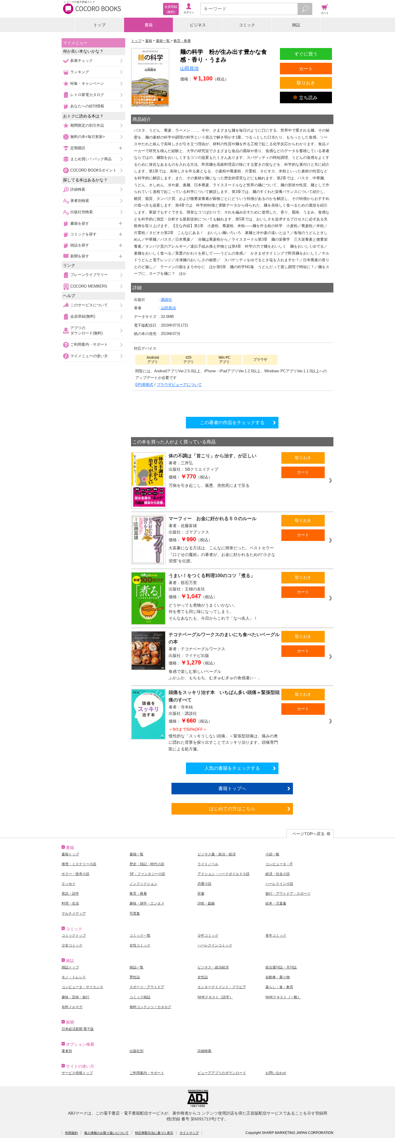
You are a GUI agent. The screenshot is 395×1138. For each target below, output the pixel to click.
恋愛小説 (204, 884)
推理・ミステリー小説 (79, 864)
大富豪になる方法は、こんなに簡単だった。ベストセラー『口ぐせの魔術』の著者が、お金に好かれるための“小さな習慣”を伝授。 (222, 554)
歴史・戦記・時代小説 (147, 864)
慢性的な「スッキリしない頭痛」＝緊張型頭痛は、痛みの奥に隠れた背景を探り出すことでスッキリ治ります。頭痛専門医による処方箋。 (223, 739)
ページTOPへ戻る (308, 833)
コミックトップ (74, 935)
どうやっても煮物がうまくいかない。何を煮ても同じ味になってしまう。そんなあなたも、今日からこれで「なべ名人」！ (213, 611)
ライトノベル (208, 864)
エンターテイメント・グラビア (222, 987)
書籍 (149, 25)
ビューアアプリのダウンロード (222, 1073)
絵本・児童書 (275, 903)
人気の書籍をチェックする (232, 768)
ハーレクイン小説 (279, 884)
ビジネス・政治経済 (213, 967)
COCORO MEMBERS (88, 286)
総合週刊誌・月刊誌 (281, 967)
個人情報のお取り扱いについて (106, 1133)
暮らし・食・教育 (279, 987)
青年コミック (275, 935)
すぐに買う (306, 53)
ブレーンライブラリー (89, 274)
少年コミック (208, 935)
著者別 (67, 1051)
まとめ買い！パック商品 (91, 159)
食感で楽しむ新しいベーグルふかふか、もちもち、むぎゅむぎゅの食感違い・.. (214, 674)
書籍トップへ (232, 788)
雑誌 (296, 25)
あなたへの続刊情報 (87, 106)
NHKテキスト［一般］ (283, 997)
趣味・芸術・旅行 (75, 997)
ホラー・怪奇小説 (75, 874)
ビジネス (198, 25)
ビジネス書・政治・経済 (217, 854)
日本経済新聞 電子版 (78, 1029)
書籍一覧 (136, 854)
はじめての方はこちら (232, 808)
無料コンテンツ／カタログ (150, 1007)
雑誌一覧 (136, 967)
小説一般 (272, 854)
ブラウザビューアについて (179, 384)
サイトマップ (189, 1133)
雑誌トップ (70, 967)
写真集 (135, 913)
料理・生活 (70, 903)
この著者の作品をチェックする (232, 422)
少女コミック (72, 945)
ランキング (79, 72)
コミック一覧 (140, 935)
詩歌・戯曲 (206, 903)
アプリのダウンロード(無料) (86, 330)
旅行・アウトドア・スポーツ (288, 894)
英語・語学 (70, 894)
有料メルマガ (72, 1007)
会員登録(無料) (82, 316)
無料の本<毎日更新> (87, 137)
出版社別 (136, 1051)
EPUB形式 (144, 384)
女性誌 (203, 977)
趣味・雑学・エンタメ (147, 903)
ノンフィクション (143, 884)
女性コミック (140, 945)
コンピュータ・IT (279, 864)
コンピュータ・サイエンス (82, 987)
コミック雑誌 (140, 997)
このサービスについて (89, 305)
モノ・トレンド (74, 977)
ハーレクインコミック (215, 945)
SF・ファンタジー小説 (147, 874)
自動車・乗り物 (277, 977)
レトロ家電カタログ (87, 95)
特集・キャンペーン (87, 83)
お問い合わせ (275, 1073)
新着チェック (81, 60)
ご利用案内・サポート (89, 344)
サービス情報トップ (77, 1073)
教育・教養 (138, 894)
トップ (99, 25)
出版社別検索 (81, 212)
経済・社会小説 (277, 874)
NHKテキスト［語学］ (215, 997)
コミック (247, 25)
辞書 (201, 894)
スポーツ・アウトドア (147, 987)
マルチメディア (74, 913)
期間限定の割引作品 (87, 125)
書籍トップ (70, 854)
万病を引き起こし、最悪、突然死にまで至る (209, 485)
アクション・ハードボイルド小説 (224, 874)
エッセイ (68, 884)
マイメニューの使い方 (89, 356)
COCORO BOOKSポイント (93, 170)
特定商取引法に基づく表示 (154, 1133)
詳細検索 (77, 189)
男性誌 (135, 977)
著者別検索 (79, 200)
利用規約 (71, 1133)
